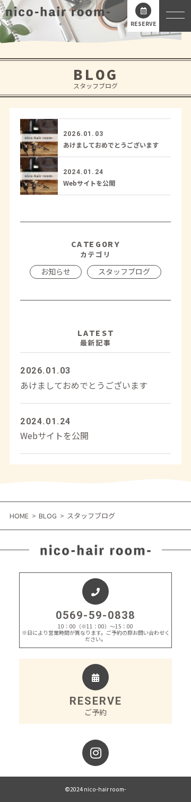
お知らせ (56, 271)
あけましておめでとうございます (111, 144)
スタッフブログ (124, 271)
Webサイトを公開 (89, 182)
